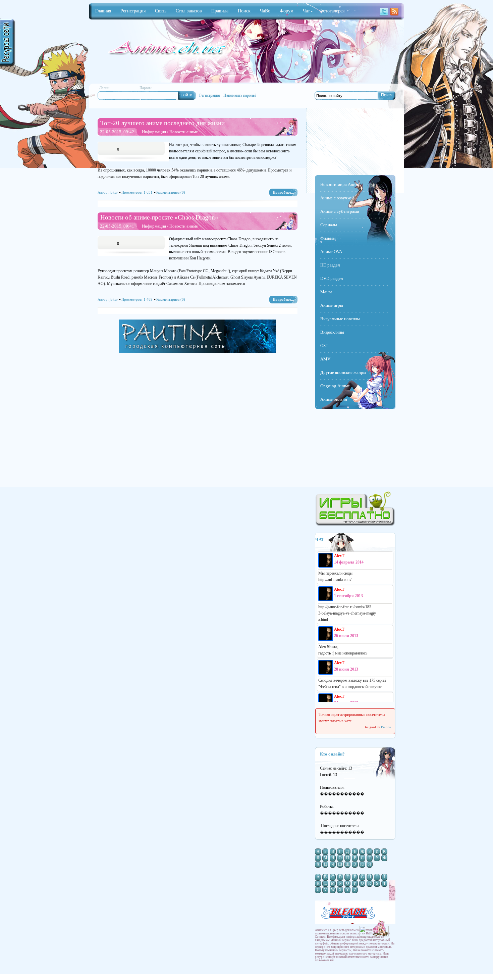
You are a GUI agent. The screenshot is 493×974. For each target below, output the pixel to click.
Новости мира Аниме (340, 184)
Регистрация (209, 95)
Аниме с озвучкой (337, 197)
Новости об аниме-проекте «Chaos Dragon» (159, 217)
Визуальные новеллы (340, 318)
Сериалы (328, 224)
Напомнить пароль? (239, 95)
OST (324, 345)
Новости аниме (183, 131)
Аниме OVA (331, 251)
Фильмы (328, 238)
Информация (154, 131)
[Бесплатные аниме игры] (355, 525)
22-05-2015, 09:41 (117, 226)
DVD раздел (331, 278)
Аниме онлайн (333, 399)
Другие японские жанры (343, 372)
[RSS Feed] (394, 15)
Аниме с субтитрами (339, 211)
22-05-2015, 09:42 (117, 131)
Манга (326, 291)
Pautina (386, 727)
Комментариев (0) (170, 192)
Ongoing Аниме (335, 385)
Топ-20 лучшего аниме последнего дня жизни (162, 123)
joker (114, 192)
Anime (165, 48)
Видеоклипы (332, 332)
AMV (325, 358)
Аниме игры (331, 305)
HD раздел (330, 264)
